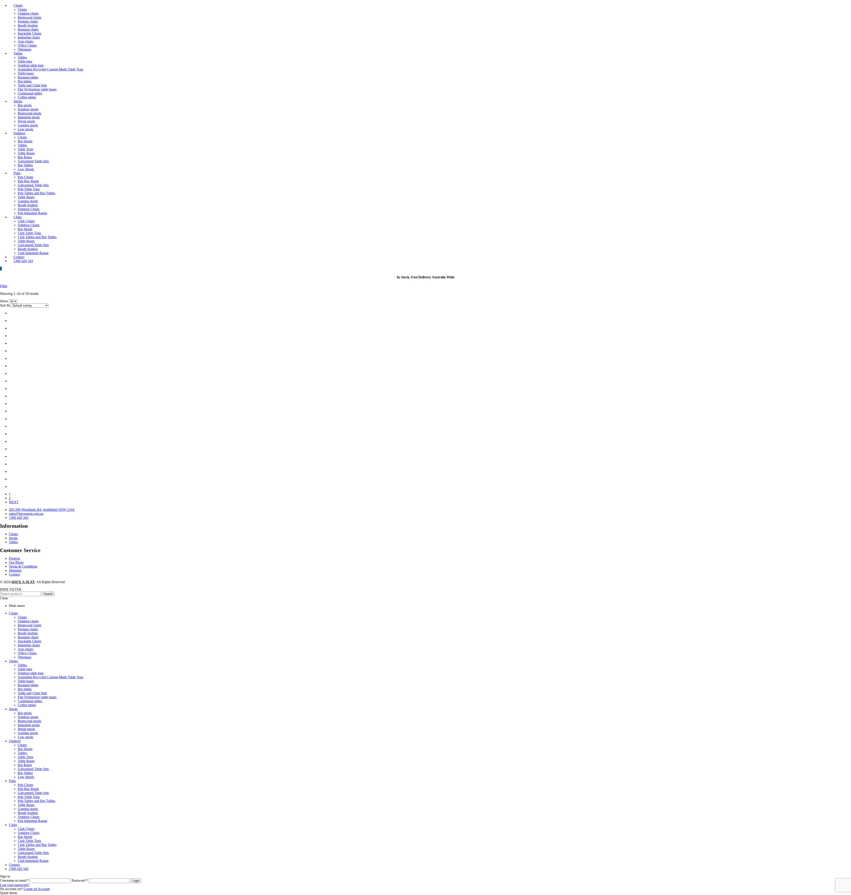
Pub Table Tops (29, 797)
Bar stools (25, 713)
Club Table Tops (29, 841)
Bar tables (25, 689)
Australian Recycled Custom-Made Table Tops (50, 677)
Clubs (13, 825)
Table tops (25, 669)
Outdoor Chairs (28, 817)
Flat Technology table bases (37, 697)
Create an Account (37, 889)
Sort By (5, 305)
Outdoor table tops (31, 673)
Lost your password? (14, 885)
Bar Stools (25, 749)
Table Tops (25, 757)
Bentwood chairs (29, 625)
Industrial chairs (29, 645)
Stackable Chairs (29, 641)
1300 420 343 (18, 869)
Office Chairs (27, 653)
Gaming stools (28, 733)
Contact (14, 865)
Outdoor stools (28, 717)
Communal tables (30, 701)
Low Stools (26, 777)
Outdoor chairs (28, 621)
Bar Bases (25, 765)
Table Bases (26, 761)
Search (48, 594)
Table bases (26, 681)
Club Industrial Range (33, 861)
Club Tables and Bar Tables (37, 845)
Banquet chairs (28, 637)
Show (4, 301)
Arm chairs (25, 649)
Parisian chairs (28, 629)
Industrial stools (29, 725)
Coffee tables (27, 705)
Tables (13, 661)
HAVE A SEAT (23, 582)
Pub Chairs (25, 785)
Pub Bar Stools (28, 789)
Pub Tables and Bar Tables (36, 801)
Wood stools (26, 729)
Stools (13, 709)
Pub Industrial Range (32, 821)
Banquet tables (28, 685)
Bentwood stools (29, 721)
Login (136, 880)
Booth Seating (28, 633)
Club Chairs (26, 829)
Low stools (25, 737)
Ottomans (24, 657)
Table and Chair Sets (32, 693)
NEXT (14, 502)
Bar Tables (25, 773)
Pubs (12, 781)
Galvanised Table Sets (33, 769)
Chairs (13, 613)
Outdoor (15, 741)
